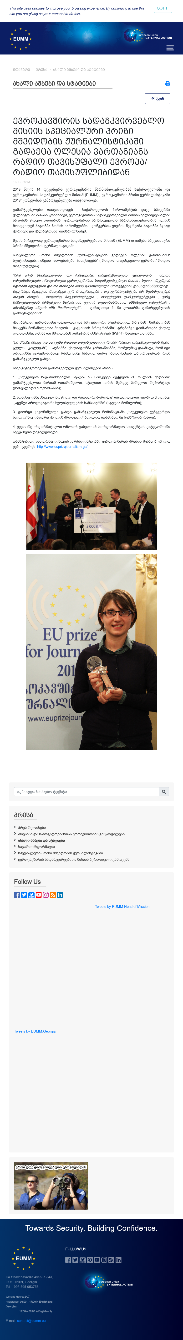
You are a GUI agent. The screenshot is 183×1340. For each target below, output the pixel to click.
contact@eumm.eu (31, 1321)
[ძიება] (164, 791)
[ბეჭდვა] (167, 84)
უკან (159, 98)
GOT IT (163, 8)
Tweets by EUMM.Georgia (35, 1031)
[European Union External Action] (106, 1282)
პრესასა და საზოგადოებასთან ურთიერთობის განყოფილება (71, 834)
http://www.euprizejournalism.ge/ (62, 446)
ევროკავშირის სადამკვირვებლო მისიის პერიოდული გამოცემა (73, 859)
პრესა (41, 70)
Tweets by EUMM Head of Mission (122, 906)
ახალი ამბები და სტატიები (79, 70)
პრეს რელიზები (32, 827)
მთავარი (21, 70)
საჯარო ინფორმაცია (36, 846)
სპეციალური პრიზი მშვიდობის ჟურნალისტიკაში (60, 853)
